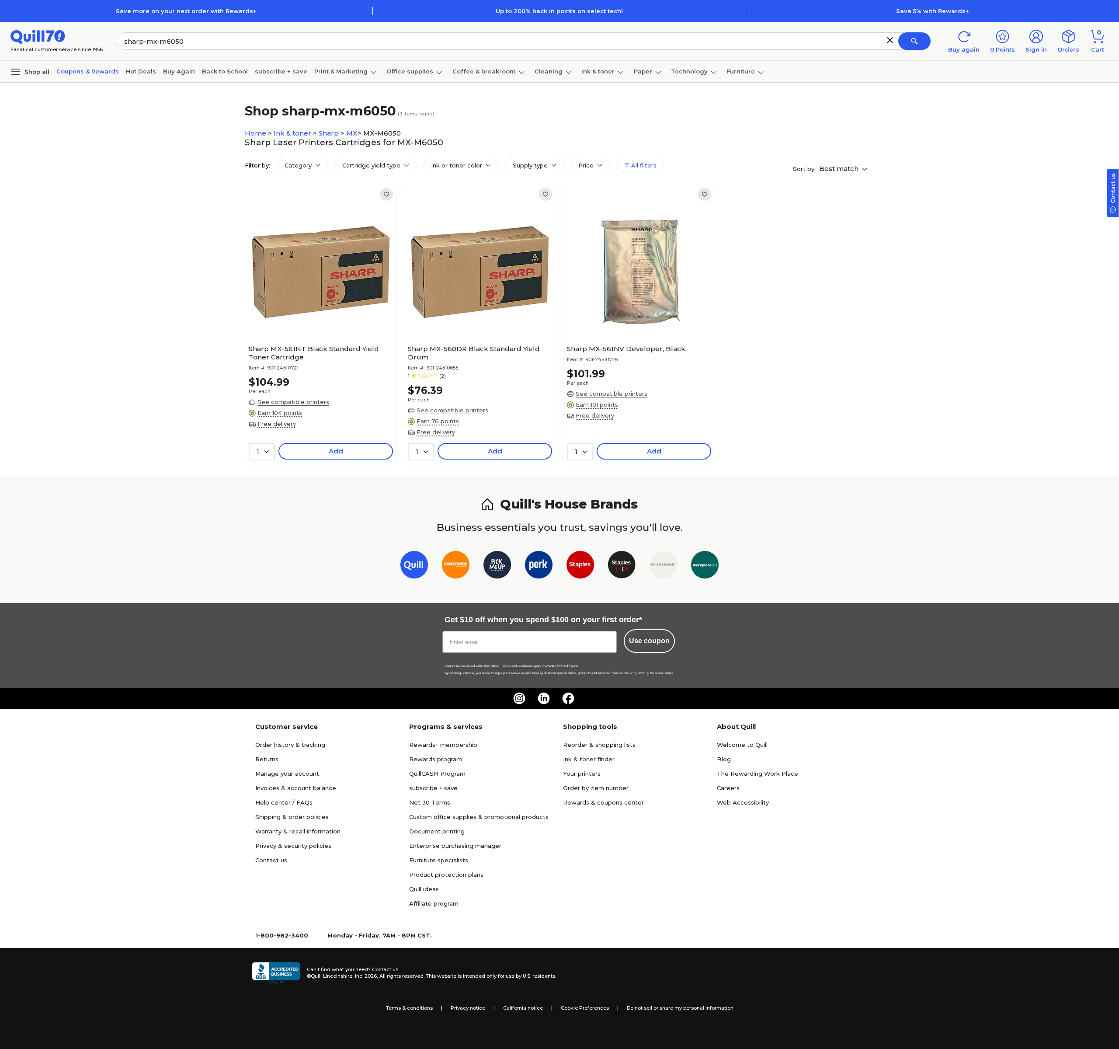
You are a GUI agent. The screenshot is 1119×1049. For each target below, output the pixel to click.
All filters (643, 165)
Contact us (271, 860)
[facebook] (568, 698)
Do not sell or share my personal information (680, 1008)
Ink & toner (293, 133)
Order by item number (596, 787)
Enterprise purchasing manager (455, 845)
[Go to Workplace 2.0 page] (705, 566)
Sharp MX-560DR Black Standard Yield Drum (474, 353)
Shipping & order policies (292, 816)
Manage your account (287, 773)
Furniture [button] (740, 71)
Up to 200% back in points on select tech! (559, 10)
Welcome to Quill (742, 744)
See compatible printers (293, 401)
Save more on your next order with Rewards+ (186, 10)
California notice (523, 1008)
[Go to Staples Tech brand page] (622, 566)
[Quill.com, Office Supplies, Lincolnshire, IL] (276, 973)
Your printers (582, 773)
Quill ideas (424, 888)
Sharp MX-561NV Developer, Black (626, 349)
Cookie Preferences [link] (585, 1008)
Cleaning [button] (549, 71)
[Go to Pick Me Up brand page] (497, 566)
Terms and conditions (516, 666)
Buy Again (179, 71)
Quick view (317, 314)
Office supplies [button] (409, 71)
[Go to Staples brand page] (580, 566)
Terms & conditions (409, 1008)
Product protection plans (446, 874)
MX (352, 133)
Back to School (225, 71)
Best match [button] (839, 168)
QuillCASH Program (437, 773)
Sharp (330, 133)
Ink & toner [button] (598, 71)
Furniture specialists (438, 860)
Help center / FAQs (284, 802)
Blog (724, 759)
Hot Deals (141, 71)
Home (256, 133)
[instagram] (519, 698)
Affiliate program (434, 903)
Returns (266, 759)
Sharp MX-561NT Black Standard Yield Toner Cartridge (314, 353)
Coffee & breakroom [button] (484, 71)
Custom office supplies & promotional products (479, 816)
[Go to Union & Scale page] (663, 566)
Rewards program (435, 759)
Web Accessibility (743, 802)
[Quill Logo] (37, 36)
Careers (728, 787)
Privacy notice (468, 1008)
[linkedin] (544, 698)
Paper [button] (643, 71)
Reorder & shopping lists (599, 744)
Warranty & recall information (298, 831)
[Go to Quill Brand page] (414, 566)
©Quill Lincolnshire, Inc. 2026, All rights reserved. (365, 976)
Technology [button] (689, 71)
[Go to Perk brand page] (539, 566)
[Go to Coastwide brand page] (455, 566)
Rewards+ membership (443, 744)
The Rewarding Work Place (757, 773)
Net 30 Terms (429, 802)
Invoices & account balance (295, 787)
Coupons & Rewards (87, 71)
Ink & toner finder (589, 759)
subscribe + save (281, 71)
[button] (890, 40)
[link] (386, 194)
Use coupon (649, 641)
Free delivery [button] (276, 423)
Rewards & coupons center (603, 802)
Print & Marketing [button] (341, 71)
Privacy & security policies (293, 845)
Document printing (437, 831)
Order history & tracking (290, 744)
